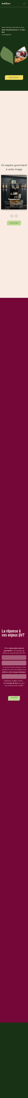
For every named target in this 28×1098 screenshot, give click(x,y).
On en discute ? (14, 77)
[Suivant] (16, 216)
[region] (14, 196)
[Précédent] (12, 216)
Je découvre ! (14, 223)
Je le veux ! (14, 698)
